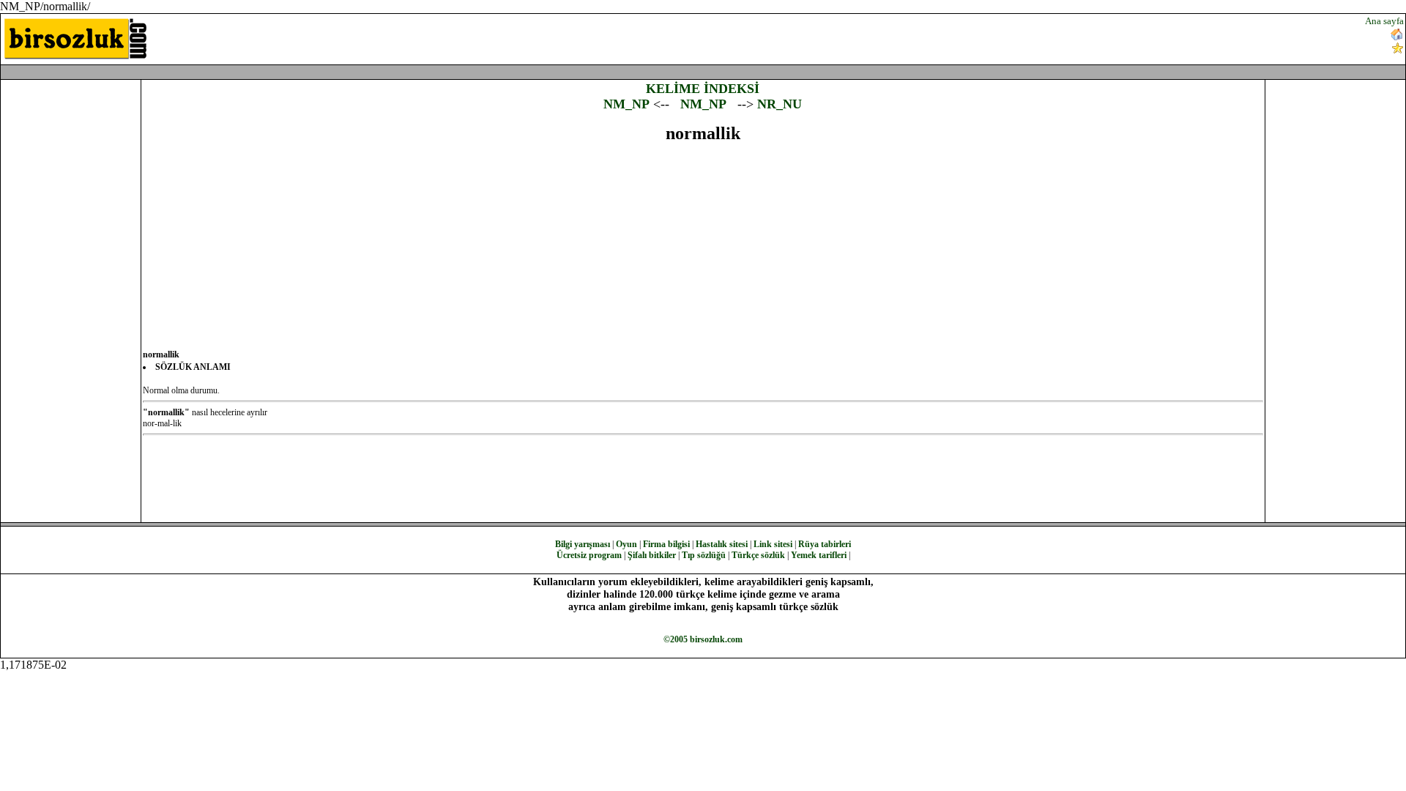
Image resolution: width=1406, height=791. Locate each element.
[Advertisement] (846, 37)
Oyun (626, 544)
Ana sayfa (1384, 20)
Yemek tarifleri (819, 555)
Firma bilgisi (666, 544)
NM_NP (626, 104)
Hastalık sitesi (722, 544)
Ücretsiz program (589, 555)
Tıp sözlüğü (704, 555)
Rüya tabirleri (824, 544)
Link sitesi (773, 544)
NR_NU (779, 104)
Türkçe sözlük (758, 555)
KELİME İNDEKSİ (702, 88)
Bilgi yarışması (582, 544)
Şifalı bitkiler (652, 555)
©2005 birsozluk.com (703, 639)
